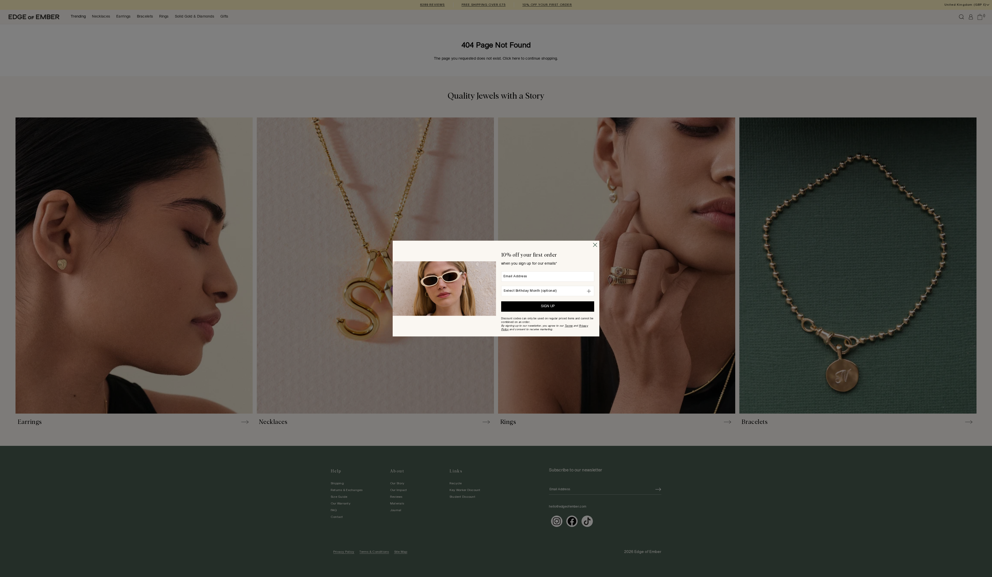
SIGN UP (548, 306)
